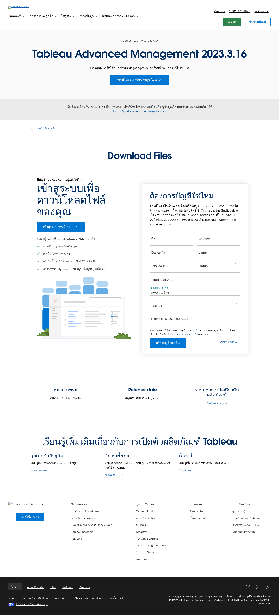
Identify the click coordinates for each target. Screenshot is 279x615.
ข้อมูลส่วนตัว (59, 598)
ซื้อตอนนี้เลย (257, 22)
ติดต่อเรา (219, 11)
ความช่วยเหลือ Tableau (246, 525)
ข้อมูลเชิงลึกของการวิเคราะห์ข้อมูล (91, 525)
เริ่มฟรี (232, 22)
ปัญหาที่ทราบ (118, 455)
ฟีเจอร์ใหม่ (36, 470)
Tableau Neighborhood (151, 545)
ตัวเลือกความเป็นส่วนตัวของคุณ (32, 604)
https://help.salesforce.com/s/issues (139, 111)
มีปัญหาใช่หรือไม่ (228, 342)
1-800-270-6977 (239, 11)
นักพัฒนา (67, 587)
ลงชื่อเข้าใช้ (262, 11)
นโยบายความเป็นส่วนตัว (182, 334)
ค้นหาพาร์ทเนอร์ (199, 511)
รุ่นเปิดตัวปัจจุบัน (47, 455)
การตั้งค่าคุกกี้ (116, 598)
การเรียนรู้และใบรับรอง (246, 518)
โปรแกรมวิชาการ (146, 552)
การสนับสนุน (241, 504)
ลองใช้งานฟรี (30, 517)
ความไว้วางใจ (35, 587)
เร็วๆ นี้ (185, 455)
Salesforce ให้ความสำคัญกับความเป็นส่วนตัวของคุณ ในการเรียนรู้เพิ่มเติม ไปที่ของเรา (193, 332)
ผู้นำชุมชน (142, 525)
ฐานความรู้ (238, 511)
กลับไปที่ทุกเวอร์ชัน (46, 128)
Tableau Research (82, 532)
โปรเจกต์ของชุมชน (147, 538)
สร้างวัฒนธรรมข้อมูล (84, 518)
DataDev (141, 532)
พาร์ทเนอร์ (196, 504)
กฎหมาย (12, 598)
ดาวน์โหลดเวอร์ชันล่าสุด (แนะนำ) (139, 80)
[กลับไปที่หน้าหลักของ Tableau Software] (22, 6)
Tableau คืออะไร (82, 504)
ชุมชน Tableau (146, 504)
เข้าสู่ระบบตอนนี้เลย (56, 227)
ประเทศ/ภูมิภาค (159, 287)
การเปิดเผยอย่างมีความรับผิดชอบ (87, 598)
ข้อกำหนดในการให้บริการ (35, 598)
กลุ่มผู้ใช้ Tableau (146, 518)
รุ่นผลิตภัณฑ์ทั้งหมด (243, 532)
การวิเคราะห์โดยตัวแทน (85, 511)
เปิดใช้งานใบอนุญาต (216, 403)
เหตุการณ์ (141, 559)
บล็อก (53, 587)
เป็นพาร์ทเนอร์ (197, 518)
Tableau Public (145, 511)
